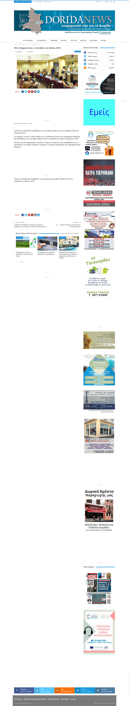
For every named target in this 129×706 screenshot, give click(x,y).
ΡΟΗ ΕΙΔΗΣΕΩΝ (27, 40)
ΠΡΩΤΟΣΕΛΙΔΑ (47, 1)
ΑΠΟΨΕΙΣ (103, 40)
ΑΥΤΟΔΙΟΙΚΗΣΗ (41, 40)
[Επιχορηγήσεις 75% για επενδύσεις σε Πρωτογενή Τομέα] (26, 244)
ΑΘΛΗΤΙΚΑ (83, 40)
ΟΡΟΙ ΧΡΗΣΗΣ (18, 699)
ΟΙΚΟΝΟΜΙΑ (77, 51)
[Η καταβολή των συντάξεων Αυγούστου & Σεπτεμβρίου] (47, 244)
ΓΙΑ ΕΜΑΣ (73, 699)
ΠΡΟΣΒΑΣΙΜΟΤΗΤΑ (53, 699)
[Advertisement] (47, 107)
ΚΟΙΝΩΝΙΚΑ (54, 40)
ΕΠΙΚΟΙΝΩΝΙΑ (65, 699)
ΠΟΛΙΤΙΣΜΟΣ (93, 40)
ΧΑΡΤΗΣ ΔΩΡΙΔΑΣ (37, 1)
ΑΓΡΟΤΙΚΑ (74, 40)
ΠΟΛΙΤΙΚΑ (63, 40)
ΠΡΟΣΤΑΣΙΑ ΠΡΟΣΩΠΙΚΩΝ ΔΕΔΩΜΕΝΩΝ (35, 699)
